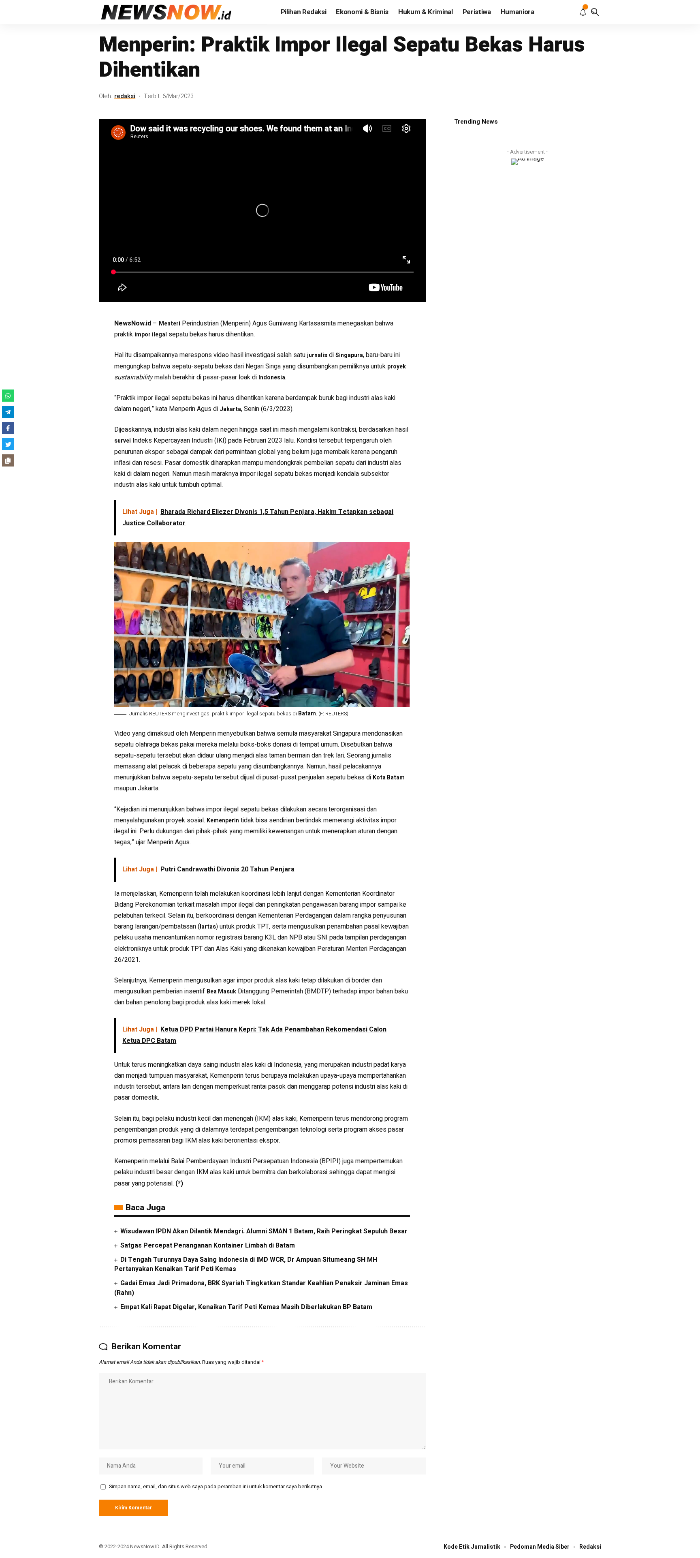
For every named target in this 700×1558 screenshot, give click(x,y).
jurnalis (317, 355)
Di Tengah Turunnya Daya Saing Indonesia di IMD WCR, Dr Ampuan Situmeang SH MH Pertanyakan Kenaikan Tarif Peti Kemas (245, 1264)
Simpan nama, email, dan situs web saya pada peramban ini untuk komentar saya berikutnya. (216, 1486)
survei (122, 441)
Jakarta (230, 409)
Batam (307, 713)
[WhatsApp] (8, 396)
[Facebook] (8, 428)
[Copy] (8, 460)
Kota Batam (389, 777)
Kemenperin (223, 820)
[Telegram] (8, 412)
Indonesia (271, 377)
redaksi (124, 96)
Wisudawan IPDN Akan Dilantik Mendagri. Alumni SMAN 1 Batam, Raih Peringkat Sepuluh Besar (264, 1231)
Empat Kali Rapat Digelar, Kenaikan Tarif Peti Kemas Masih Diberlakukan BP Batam (246, 1307)
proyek (396, 366)
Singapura (349, 355)
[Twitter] (8, 444)
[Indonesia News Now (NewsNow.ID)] (183, 12)
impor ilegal (150, 334)
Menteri (169, 323)
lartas (208, 926)
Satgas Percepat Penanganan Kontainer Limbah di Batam (207, 1245)
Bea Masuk (221, 991)
